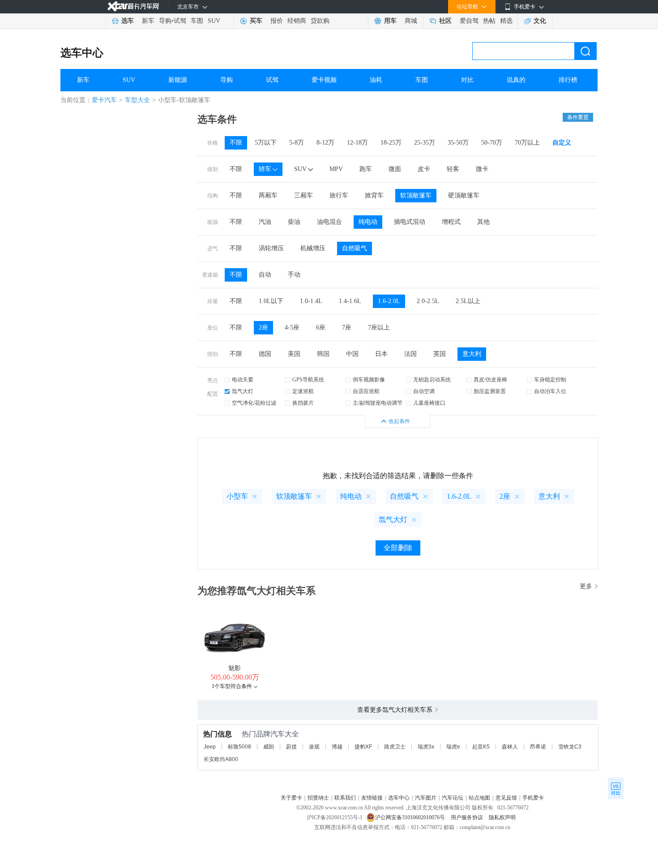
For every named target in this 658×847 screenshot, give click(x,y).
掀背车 (374, 195)
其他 (483, 221)
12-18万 (357, 142)
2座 (263, 327)
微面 (395, 169)
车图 (197, 20)
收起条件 (399, 421)
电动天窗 (242, 379)
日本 (381, 354)
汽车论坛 (452, 798)
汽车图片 (425, 798)
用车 (390, 20)
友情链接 (372, 798)
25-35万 (424, 142)
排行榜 (568, 80)
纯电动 (368, 221)
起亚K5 (481, 747)
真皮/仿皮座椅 (490, 379)
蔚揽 (291, 747)
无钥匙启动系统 (432, 379)
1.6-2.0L (389, 301)
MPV (336, 169)
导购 (165, 20)
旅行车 (338, 195)
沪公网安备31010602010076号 (410, 817)
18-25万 (391, 142)
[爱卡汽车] (133, 6)
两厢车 (268, 195)
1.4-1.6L (350, 301)
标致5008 (239, 747)
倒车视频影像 (369, 379)
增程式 (451, 221)
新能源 (177, 80)
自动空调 (424, 391)
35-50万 (458, 142)
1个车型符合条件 (232, 686)
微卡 (482, 169)
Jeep (210, 747)
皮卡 (424, 169)
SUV (214, 20)
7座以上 (379, 327)
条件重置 (578, 117)
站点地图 (479, 798)
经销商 (296, 20)
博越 (337, 747)
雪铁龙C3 (569, 747)
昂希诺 (538, 747)
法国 (410, 354)
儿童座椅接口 (429, 403)
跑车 (365, 169)
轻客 (453, 169)
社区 (445, 20)
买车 (256, 20)
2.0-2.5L (428, 301)
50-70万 (491, 142)
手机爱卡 (533, 798)
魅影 (234, 668)
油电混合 (329, 221)
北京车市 (188, 7)
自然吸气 (354, 248)
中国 (352, 354)
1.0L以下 (271, 301)
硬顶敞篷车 (463, 195)
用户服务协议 (467, 817)
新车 (148, 20)
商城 (411, 20)
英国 (439, 354)
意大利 (471, 354)
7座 (346, 327)
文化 (540, 20)
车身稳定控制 (550, 379)
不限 (236, 142)
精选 (506, 20)
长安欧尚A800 (221, 759)
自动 (265, 274)
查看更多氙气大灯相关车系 (394, 709)
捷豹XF (363, 747)
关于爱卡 (291, 798)
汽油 (265, 221)
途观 (314, 747)
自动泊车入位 (550, 391)
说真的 (516, 80)
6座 (320, 327)
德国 (265, 354)
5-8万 (296, 142)
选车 (127, 20)
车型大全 (137, 100)
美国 (294, 354)
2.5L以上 (468, 301)
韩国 (323, 354)
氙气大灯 (242, 391)
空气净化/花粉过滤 (254, 403)
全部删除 (398, 548)
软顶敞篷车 (416, 195)
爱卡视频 (324, 80)
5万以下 (266, 142)
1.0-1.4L (311, 301)
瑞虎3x (426, 747)
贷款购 (320, 20)
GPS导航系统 (308, 379)
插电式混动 (409, 221)
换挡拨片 (303, 403)
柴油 (294, 221)
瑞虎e (453, 747)
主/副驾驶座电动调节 (377, 403)
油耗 (376, 80)
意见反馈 (506, 798)
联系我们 (345, 798)
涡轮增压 (271, 248)
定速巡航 (303, 391)
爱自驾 (469, 20)
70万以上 (527, 142)
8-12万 (325, 142)
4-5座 (292, 327)
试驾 (180, 20)
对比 (467, 80)
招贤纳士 (318, 798)
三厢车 (303, 195)
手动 (294, 274)
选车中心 (81, 53)
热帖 (489, 20)
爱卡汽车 (104, 100)
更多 (586, 586)
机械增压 (312, 248)
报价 (276, 20)
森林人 (510, 747)
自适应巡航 (366, 391)
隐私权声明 (502, 817)
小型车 (237, 496)
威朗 (268, 747)
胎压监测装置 (490, 391)
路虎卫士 (395, 747)
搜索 (585, 51)
